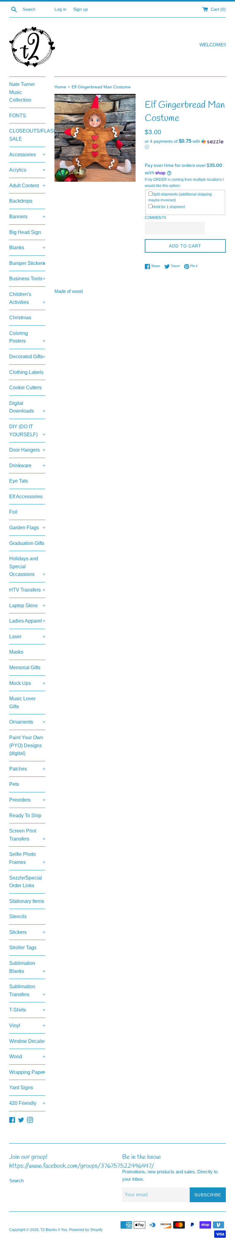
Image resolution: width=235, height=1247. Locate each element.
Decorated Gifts (27, 356)
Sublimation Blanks (27, 967)
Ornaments (27, 722)
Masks (16, 652)
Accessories (27, 154)
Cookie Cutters (25, 387)
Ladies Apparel (27, 621)
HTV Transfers (27, 589)
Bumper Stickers (27, 263)
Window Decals (27, 1041)
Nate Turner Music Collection (22, 92)
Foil (13, 512)
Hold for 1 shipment (168, 207)
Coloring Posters (27, 337)
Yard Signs (21, 1087)
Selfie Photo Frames (27, 858)
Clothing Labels (26, 372)
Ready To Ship (25, 815)
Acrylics (27, 170)
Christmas (20, 317)
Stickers (27, 932)
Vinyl (27, 1025)
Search (16, 1180)
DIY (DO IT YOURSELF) (27, 430)
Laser (27, 636)
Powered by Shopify (86, 1230)
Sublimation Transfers (27, 990)
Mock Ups (27, 683)
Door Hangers (27, 450)
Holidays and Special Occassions (27, 566)
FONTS (17, 115)
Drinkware (27, 465)
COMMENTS (155, 218)
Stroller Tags (22, 947)
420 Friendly (27, 1103)
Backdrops (20, 201)
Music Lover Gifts (22, 702)
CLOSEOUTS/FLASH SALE (27, 135)
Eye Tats (18, 481)
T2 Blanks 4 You (53, 1230)
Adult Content (27, 185)
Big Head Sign (25, 232)
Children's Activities (27, 298)
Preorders (27, 799)
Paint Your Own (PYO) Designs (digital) (26, 745)
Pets (14, 784)
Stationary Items (26, 901)
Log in (60, 9)
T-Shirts (27, 1009)
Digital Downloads (27, 407)
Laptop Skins (27, 605)
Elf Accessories (26, 496)
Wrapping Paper (27, 1072)
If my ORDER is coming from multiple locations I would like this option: (184, 182)
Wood (27, 1056)
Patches (27, 768)
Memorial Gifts (24, 667)
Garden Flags (27, 527)
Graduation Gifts (26, 543)
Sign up (80, 9)
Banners (27, 216)
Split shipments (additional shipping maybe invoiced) (180, 197)
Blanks (27, 247)
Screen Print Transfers (27, 834)
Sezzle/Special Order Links (25, 881)
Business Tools (27, 278)
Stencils (18, 916)
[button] (185, 144)
